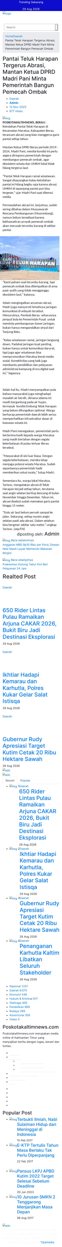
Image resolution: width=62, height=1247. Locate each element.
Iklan (12, 1081)
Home (9, 36)
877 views (16, 111)
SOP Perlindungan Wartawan (39, 1069)
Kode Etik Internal (32, 1065)
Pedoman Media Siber (23, 1073)
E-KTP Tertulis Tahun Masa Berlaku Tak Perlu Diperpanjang (37, 1150)
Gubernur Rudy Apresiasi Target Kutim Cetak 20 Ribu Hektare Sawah (29, 749)
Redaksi (14, 1052)
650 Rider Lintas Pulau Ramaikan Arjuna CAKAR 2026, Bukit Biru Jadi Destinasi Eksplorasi (29, 623)
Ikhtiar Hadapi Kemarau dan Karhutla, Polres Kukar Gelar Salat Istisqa (25, 688)
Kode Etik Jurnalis (32, 1061)
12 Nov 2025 (17, 107)
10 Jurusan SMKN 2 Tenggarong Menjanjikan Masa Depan (36, 1204)
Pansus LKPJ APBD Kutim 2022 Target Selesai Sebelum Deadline (35, 1178)
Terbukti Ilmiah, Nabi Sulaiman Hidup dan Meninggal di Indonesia (37, 1127)
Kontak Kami (17, 1077)
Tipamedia (47, 1242)
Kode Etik (15, 1057)
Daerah (17, 36)
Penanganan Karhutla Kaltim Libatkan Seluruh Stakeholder (39, 959)
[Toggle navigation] (5, 20)
